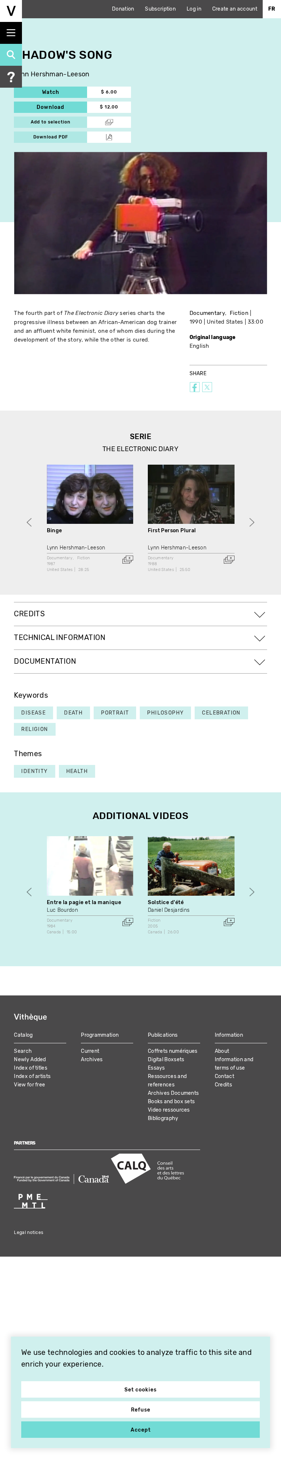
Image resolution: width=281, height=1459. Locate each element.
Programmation (100, 1035)
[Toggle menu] (11, 33)
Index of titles (30, 1068)
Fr (272, 9)
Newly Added (30, 1059)
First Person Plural (172, 530)
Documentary (207, 313)
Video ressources (169, 1110)
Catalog (23, 1035)
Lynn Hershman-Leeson (51, 74)
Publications (163, 1035)
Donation (123, 9)
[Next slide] (252, 522)
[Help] (11, 77)
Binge (54, 530)
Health (77, 771)
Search (23, 1051)
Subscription (160, 9)
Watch (64, 92)
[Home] (11, 11)
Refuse (140, 1410)
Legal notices (28, 1232)
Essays (156, 1068)
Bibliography (163, 1118)
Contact (224, 1076)
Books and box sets (171, 1101)
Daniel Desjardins (169, 910)
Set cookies (140, 1390)
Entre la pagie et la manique (84, 902)
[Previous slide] (29, 522)
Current (90, 1051)
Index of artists (32, 1076)
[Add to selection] (127, 559)
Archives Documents (173, 1093)
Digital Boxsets (166, 1059)
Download (62, 107)
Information (229, 1035)
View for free (29, 1085)
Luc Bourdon (62, 910)
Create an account (234, 9)
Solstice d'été (166, 902)
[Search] (11, 55)
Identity (34, 771)
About (222, 1051)
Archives (91, 1059)
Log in (194, 9)
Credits (223, 1085)
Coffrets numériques (173, 1051)
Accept (141, 1430)
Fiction (239, 313)
